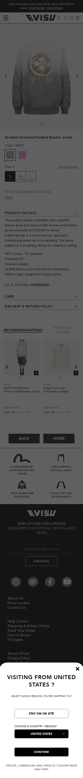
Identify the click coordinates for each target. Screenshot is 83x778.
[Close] (77, 668)
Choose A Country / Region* (36, 726)
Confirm (41, 752)
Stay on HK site (41, 714)
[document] (41, 722)
